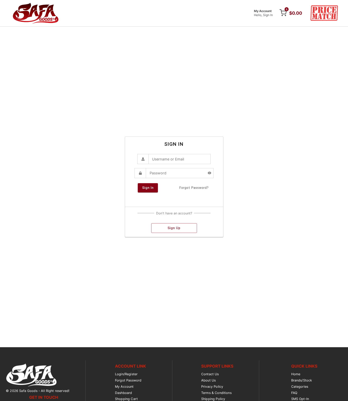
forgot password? (194, 188)
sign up (174, 228)
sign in (148, 188)
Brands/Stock (301, 380)
